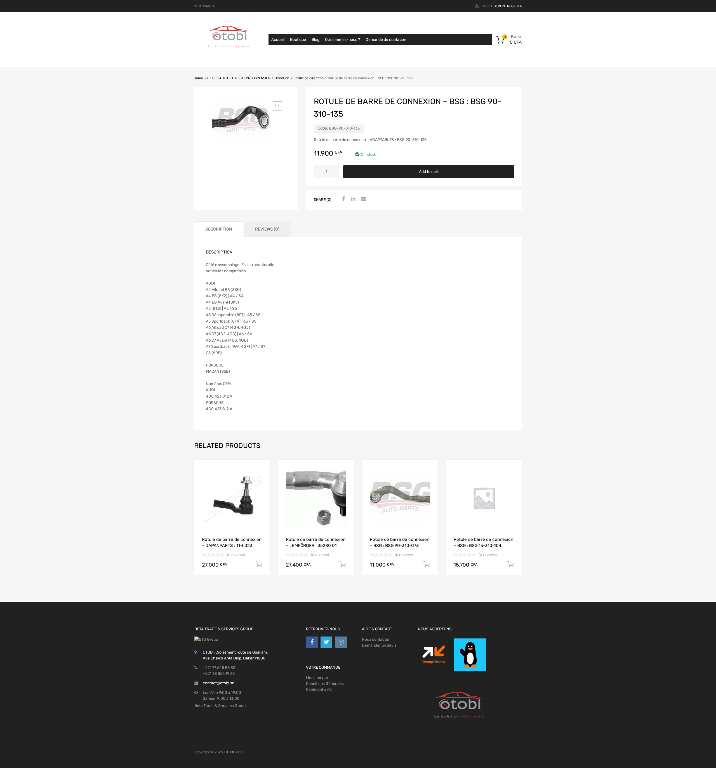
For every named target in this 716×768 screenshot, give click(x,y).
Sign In (499, 6)
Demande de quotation (386, 39)
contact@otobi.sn (218, 683)
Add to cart (429, 171)
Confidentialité (319, 689)
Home (198, 78)
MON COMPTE (204, 6)
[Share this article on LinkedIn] (352, 199)
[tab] (218, 229)
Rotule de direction (308, 78)
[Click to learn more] (434, 654)
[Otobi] (229, 54)
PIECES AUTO (217, 78)
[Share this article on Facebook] (342, 199)
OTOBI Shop (233, 752)
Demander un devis (379, 645)
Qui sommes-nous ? (342, 39)
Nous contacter (376, 639)
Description (218, 229)
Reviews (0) (267, 229)
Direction (282, 78)
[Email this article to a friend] (362, 199)
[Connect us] (312, 642)
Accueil (277, 39)
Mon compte (317, 677)
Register (514, 6)
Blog (315, 39)
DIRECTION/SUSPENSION (251, 78)
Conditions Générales (325, 683)
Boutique (298, 39)
